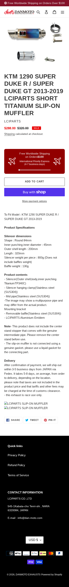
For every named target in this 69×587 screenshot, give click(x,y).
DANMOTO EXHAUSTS (28, 574)
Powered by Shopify (51, 574)
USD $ (33, 540)
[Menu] (62, 12)
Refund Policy (16, 465)
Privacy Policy (17, 455)
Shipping (9, 133)
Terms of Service (18, 475)
